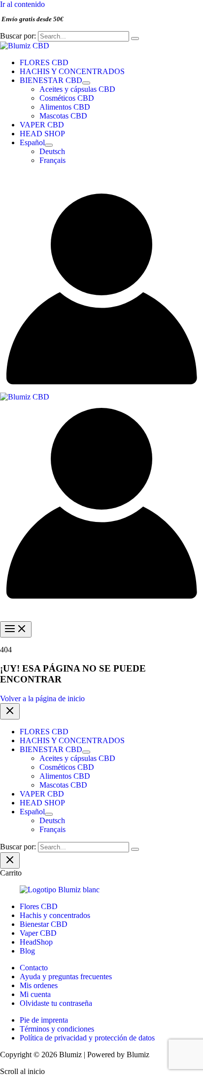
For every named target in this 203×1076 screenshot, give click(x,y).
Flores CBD (39, 906)
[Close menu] (10, 711)
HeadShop (36, 942)
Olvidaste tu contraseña (56, 1003)
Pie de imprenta (44, 1020)
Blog (27, 951)
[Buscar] (135, 38)
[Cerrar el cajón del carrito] (10, 860)
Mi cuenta (35, 994)
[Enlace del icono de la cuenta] (101, 388)
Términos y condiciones (57, 1029)
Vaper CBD (38, 933)
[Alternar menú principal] (16, 629)
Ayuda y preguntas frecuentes (66, 976)
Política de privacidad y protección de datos (87, 1038)
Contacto (34, 967)
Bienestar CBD (44, 924)
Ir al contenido (22, 4)
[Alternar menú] (86, 82)
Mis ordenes (39, 985)
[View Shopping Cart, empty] (101, 180)
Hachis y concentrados (55, 915)
